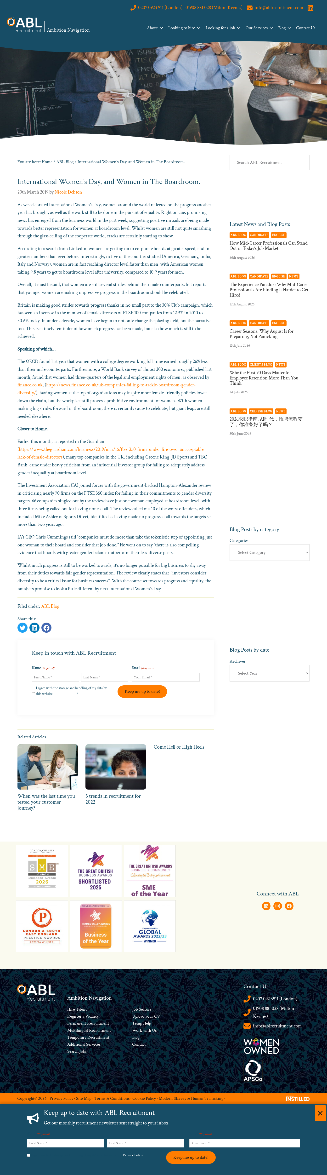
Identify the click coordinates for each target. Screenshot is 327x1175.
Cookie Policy (144, 1098)
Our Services (257, 28)
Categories (239, 541)
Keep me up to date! (142, 691)
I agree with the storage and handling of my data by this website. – (88, 1155)
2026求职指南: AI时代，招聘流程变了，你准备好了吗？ (266, 422)
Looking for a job (220, 28)
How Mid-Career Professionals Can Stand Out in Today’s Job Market (269, 246)
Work (137, 1030)
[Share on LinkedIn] (46, 628)
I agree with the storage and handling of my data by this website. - (71, 691)
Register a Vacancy (83, 1016)
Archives (238, 661)
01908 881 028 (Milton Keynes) (273, 1012)
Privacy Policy (66, 694)
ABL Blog (50, 606)
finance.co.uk (30, 385)
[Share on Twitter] (22, 628)
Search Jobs (77, 1051)
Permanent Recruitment (88, 1023)
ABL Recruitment (24, 24)
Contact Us (305, 28)
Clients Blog (261, 364)
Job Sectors (141, 1009)
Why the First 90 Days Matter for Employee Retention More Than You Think (264, 378)
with (147, 1030)
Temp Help (141, 1023)
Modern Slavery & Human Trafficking (191, 1098)
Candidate (259, 235)
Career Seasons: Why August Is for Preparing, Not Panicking (261, 334)
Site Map (83, 1098)
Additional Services (83, 1044)
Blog (282, 28)
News (294, 276)
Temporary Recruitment (88, 1037)
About (152, 28)
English (279, 235)
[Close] (320, 1113)
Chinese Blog (261, 411)
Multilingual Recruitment (89, 1030)
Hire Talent (77, 1009)
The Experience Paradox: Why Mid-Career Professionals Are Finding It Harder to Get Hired (269, 289)
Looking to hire (181, 28)
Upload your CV (146, 1016)
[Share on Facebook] (34, 628)
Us (154, 1030)
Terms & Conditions (112, 1098)
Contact (139, 1044)
